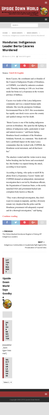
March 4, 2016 (10, 56)
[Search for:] (24, 25)
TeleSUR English (24, 56)
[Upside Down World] (24, 15)
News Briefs (17, 33)
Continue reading (10, 216)
